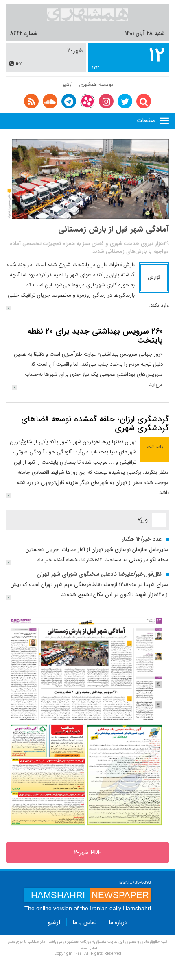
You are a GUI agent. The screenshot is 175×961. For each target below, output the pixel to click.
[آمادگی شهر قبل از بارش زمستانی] (8, 308)
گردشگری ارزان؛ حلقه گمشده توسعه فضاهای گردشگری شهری (95, 423)
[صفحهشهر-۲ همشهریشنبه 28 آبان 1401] (87, 722)
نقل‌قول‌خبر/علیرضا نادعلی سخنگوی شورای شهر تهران (99, 574)
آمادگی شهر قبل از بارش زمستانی (113, 229)
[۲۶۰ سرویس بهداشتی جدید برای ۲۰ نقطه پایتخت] (14, 387)
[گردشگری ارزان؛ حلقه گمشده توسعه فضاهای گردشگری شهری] (8, 495)
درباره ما (118, 922)
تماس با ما (84, 922)
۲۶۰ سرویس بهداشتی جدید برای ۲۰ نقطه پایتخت (95, 336)
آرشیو (67, 84)
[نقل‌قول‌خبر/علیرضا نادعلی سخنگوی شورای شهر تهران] (8, 597)
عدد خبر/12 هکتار (142, 539)
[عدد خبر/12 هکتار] (8, 562)
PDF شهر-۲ (87, 852)
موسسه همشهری (96, 84)
